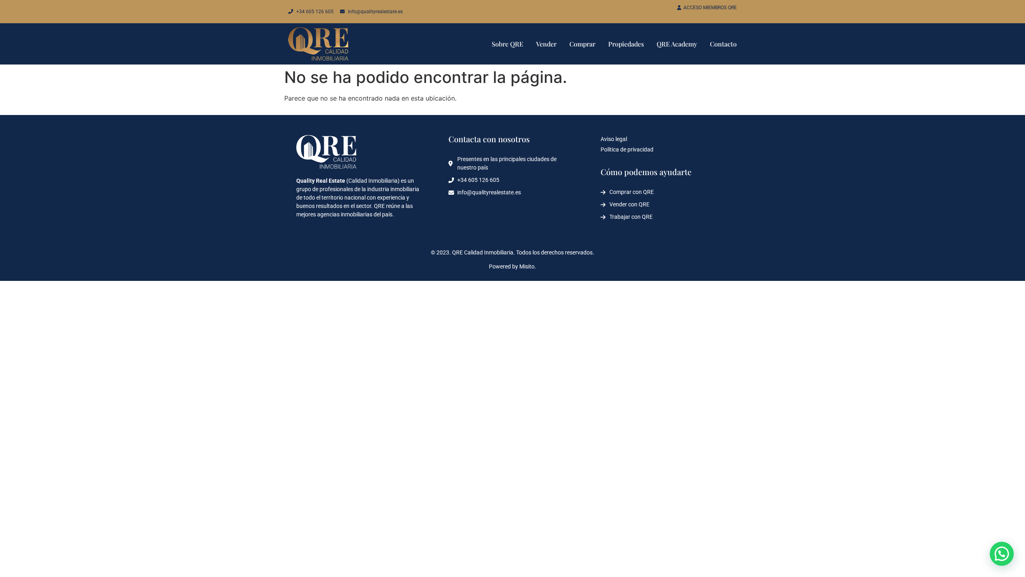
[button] (1002, 554)
